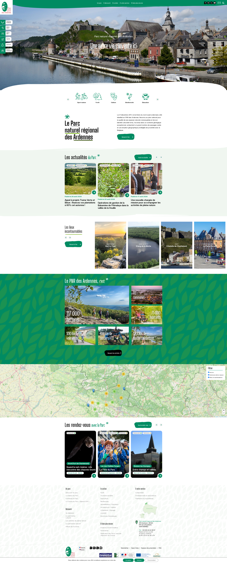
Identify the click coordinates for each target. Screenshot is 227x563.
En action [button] (115, 3)
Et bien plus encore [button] (137, 3)
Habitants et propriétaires (144, 498)
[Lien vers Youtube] (214, 3)
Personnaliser (152, 560)
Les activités (76, 521)
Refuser (139, 560)
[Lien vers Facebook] (205, 3)
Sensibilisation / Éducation (109, 504)
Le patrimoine (70, 517)
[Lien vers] (116, 555)
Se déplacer (70, 513)
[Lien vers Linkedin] (211, 3)
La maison (72, 496)
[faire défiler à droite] (158, 99)
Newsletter (125, 548)
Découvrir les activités (113, 353)
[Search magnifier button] (224, 2)
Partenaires (104, 530)
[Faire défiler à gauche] (157, 157)
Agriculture (104, 498)
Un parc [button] (99, 3)
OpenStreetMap (223, 416)
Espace (148, 548)
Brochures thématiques (108, 516)
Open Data (135, 548)
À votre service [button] (124, 3)
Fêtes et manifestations (215, 377)
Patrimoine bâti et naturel (216, 375)
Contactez (72, 498)
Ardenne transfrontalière (109, 528)
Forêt (102, 493)
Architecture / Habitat (108, 507)
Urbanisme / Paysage (107, 510)
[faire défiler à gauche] (68, 99)
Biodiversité (104, 501)
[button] (124, 389)
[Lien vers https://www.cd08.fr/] (156, 555)
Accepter (128, 560)
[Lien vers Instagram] (208, 3)
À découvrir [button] (107, 3)
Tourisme (106, 496)
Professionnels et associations (145, 496)
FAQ (160, 548)
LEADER (103, 513)
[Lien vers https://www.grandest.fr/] (105, 555)
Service (211, 372)
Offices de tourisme (72, 526)
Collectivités (139, 493)
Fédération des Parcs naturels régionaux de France (110, 534)
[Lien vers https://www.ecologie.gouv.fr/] (127, 555)
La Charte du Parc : (77, 501)
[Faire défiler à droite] (161, 157)
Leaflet (216, 416)
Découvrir (72, 493)
